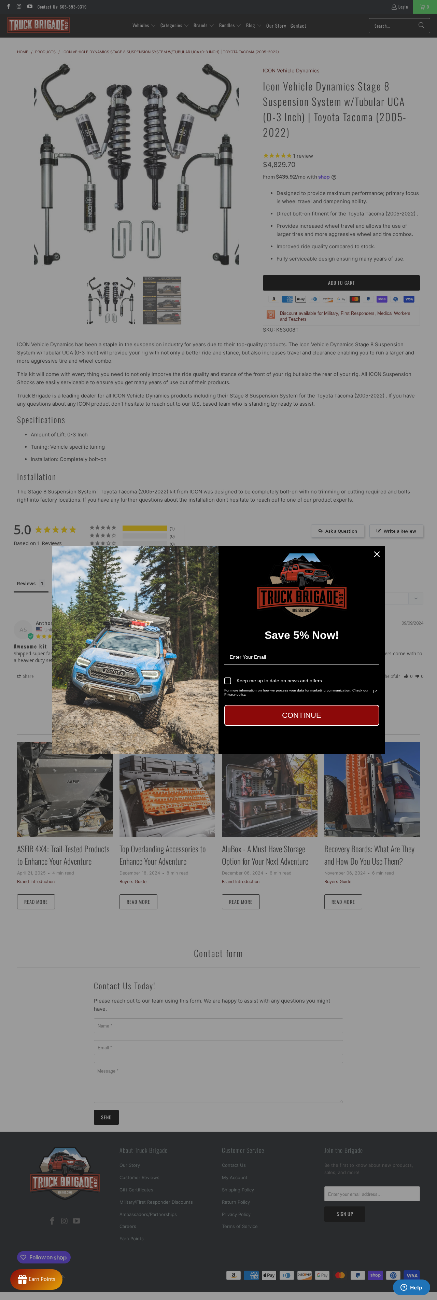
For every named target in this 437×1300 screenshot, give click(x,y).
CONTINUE (301, 715)
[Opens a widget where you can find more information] (411, 1288)
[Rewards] (36, 1279)
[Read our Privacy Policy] (375, 691)
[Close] (377, 554)
